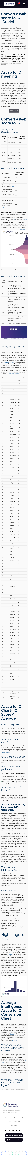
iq (14, 219)
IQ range (24, 219)
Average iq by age (9, 362)
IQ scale (12, 1034)
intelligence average (6, 752)
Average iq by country (13, 373)
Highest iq (14, 1040)
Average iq (22, 229)
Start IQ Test (14, 111)
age (13, 186)
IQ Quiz (10, 954)
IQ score (3, 207)
